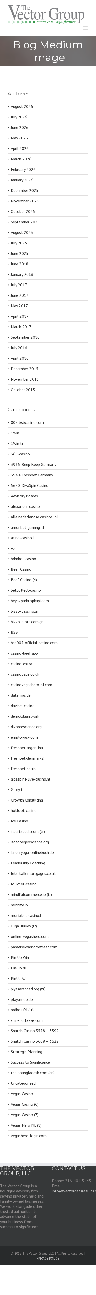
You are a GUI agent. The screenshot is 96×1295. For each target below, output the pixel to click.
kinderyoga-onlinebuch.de (32, 852)
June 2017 (19, 295)
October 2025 (23, 211)
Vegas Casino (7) (24, 1114)
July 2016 (19, 347)
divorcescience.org (26, 726)
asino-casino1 (22, 537)
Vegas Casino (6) (24, 1104)
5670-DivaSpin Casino (29, 485)
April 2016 (20, 358)
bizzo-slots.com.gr (27, 621)
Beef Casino (21, 569)
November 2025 (25, 200)
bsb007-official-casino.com (34, 642)
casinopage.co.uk (25, 674)
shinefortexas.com (27, 1020)
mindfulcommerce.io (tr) (31, 894)
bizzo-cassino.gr (24, 611)
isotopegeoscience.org (30, 841)
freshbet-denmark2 (27, 758)
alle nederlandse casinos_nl (34, 516)
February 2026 (23, 169)
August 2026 (22, 106)
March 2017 (21, 326)
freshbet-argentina (27, 747)
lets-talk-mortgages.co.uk (33, 873)
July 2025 (19, 242)
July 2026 (19, 116)
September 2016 (25, 337)
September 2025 (25, 221)
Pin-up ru (18, 967)
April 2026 (20, 148)
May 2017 (19, 305)
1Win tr (17, 443)
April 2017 (20, 316)
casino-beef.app (24, 653)
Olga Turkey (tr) (24, 925)
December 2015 (24, 368)
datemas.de (21, 695)
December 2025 (24, 190)
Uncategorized (23, 1083)
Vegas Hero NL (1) (26, 1125)
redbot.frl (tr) (22, 1009)
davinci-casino (23, 705)
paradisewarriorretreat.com (34, 946)
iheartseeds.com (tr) (28, 831)
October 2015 (23, 389)
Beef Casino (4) (24, 579)
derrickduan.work (25, 716)
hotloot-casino (24, 810)
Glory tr (17, 789)
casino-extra (21, 663)
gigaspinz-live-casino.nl (30, 779)
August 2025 (22, 232)
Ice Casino (19, 821)
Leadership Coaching (28, 862)
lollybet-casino (24, 883)
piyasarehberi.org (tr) (28, 988)
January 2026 (22, 179)
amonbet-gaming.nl (27, 527)
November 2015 (25, 379)
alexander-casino (25, 506)
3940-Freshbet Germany (32, 474)
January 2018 (22, 274)
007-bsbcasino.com (27, 422)
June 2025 (19, 253)
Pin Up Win (20, 957)
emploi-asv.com (24, 737)
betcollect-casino (26, 590)
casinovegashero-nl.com (31, 684)
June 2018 (19, 263)
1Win (15, 432)
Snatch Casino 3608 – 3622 (35, 1041)
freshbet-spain (23, 768)
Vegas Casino (22, 1093)
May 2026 (19, 137)
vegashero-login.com (29, 1135)
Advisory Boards (24, 495)
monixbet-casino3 (26, 915)
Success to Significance (30, 1062)
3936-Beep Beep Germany (33, 464)
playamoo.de (22, 999)
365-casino (20, 453)
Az (13, 548)
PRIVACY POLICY (48, 1258)
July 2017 (19, 284)
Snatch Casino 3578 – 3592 (35, 1030)
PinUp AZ (18, 978)
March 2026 (21, 158)
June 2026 (19, 127)
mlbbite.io (19, 904)
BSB (14, 632)
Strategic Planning (26, 1051)
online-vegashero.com (30, 936)
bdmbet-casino (23, 558)
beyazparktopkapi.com (30, 600)
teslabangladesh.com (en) (33, 1072)
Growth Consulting (27, 800)
